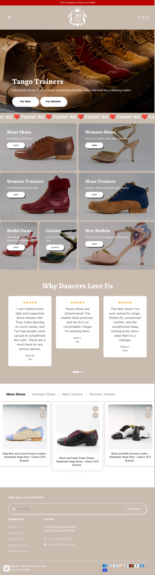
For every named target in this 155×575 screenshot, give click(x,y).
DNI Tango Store (37, 566)
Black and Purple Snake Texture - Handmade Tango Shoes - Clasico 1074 (77, 460)
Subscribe (134, 508)
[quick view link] (43, 409)
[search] (139, 17)
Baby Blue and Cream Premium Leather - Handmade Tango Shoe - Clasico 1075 (25, 455)
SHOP (15, 145)
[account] (147, 17)
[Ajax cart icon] (143, 17)
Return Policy (16, 539)
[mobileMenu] (9, 17)
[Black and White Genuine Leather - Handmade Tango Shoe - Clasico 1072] (130, 427)
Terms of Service (18, 551)
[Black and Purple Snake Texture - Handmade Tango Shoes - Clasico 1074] (77, 429)
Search (12, 526)
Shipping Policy (17, 545)
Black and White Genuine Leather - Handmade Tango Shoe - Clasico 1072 (130, 455)
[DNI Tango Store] (77, 17)
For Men (25, 101)
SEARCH (55, 247)
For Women (53, 101)
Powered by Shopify (19, 569)
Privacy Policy (16, 532)
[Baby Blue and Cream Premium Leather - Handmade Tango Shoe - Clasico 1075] (25, 427)
